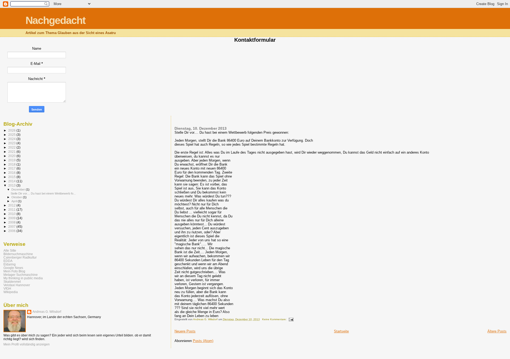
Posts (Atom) (203, 341)
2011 (12, 209)
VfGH (7, 288)
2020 (12, 156)
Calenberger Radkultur (20, 257)
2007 (12, 226)
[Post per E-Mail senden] (290, 319)
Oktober (17, 197)
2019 (12, 160)
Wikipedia (10, 292)
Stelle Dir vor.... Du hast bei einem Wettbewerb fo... (43, 193)
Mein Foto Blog (14, 271)
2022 (12, 147)
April (14, 201)
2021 (12, 151)
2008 (12, 222)
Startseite (341, 331)
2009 (12, 218)
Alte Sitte (9, 250)
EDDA (7, 261)
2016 (12, 172)
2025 (12, 134)
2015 (12, 177)
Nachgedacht (55, 20)
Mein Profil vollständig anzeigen (26, 344)
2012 (12, 205)
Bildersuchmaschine (18, 254)
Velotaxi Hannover (16, 285)
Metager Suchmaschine (20, 274)
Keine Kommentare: (274, 319)
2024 (12, 139)
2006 (12, 231)
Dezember (18, 189)
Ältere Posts (497, 331)
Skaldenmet (12, 281)
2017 (12, 168)
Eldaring (9, 264)
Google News (13, 267)
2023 (12, 143)
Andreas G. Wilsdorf (46, 312)
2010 (12, 214)
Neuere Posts (185, 331)
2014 (12, 181)
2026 (12, 130)
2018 (12, 164)
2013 (12, 185)
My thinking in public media (23, 278)
